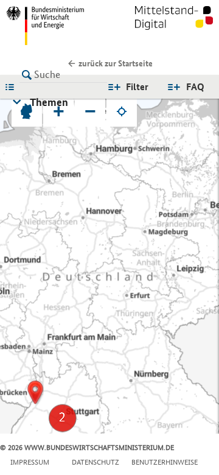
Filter (137, 87)
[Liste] (13, 86)
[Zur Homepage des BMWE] (55, 25)
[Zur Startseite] (174, 25)
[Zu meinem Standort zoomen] (121, 111)
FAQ (195, 87)
